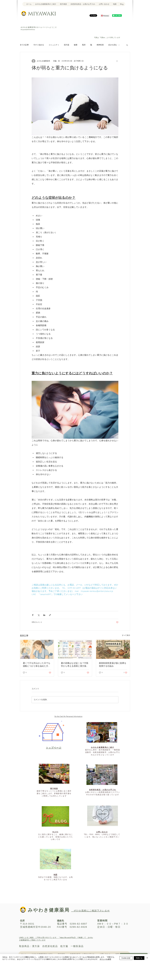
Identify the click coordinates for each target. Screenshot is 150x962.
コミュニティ (54, 45)
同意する (139, 958)
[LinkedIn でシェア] (44, 615)
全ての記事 (24, 45)
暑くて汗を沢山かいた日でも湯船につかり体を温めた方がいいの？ (36, 665)
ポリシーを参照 (105, 959)
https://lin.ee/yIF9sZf (67, 938)
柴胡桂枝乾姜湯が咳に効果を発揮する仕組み (112, 665)
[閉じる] (147, 958)
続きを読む (112, 45)
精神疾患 (100, 45)
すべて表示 (126, 635)
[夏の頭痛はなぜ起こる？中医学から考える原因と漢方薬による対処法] (75, 649)
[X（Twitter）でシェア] (38, 615)
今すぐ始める (38, 45)
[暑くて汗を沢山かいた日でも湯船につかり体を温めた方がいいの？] (37, 649)
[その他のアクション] (117, 61)
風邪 (84, 45)
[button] (127, 45)
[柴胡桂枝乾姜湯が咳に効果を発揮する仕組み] (113, 649)
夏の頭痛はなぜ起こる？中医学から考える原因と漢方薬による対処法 (74, 665)
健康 (75, 45)
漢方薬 (66, 45)
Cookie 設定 (126, 958)
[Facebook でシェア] (33, 615)
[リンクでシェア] (50, 615)
